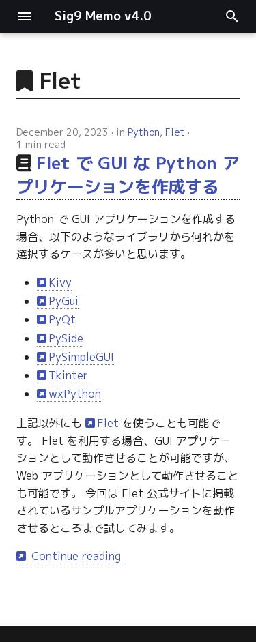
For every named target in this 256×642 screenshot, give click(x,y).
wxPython (74, 393)
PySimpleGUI (81, 356)
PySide (65, 338)
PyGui (63, 300)
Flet (175, 132)
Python (144, 132)
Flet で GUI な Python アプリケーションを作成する (128, 175)
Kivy (60, 282)
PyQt (62, 319)
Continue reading (74, 556)
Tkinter (68, 375)
